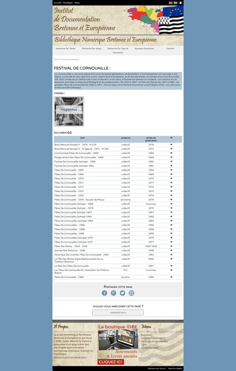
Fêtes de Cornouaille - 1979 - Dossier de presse (79, 199)
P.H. (126, 270)
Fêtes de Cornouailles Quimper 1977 (73, 242)
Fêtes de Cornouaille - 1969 (69, 174)
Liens (144, 344)
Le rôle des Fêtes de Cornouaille (71, 266)
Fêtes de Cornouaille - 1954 (69, 170)
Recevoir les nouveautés (154, 341)
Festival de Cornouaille (70, 59)
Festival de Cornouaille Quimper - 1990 (74, 161)
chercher (170, 49)
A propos (146, 334)
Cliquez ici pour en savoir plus (70, 357)
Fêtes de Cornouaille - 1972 (69, 187)
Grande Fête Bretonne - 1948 (69, 250)
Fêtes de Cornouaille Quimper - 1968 (73, 204)
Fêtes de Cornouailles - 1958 (69, 229)
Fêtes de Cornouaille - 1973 (69, 191)
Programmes (69, 109)
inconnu (125, 277)
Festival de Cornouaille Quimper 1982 (74, 166)
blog (77, 2)
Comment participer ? (153, 338)
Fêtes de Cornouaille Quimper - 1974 (73, 208)
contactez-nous (118, 312)
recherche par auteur (91, 49)
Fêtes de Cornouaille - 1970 (69, 178)
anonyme (126, 199)
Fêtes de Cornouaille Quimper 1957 (73, 212)
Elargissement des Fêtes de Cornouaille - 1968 (78, 157)
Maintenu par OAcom (157, 368)
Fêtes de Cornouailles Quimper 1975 (73, 238)
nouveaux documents (144, 49)
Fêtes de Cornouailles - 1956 (69, 225)
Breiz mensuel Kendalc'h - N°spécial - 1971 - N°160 (81, 149)
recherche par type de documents (118, 51)
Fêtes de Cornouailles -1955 (69, 233)
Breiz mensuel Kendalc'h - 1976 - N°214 (75, 144)
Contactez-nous (149, 347)
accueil (57, 2)
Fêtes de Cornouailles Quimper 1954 (73, 221)
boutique (68, 2)
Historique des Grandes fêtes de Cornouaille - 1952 (81, 254)
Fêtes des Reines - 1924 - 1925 (70, 246)
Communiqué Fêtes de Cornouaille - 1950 (76, 153)
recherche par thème (65, 49)
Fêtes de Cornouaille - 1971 (69, 182)
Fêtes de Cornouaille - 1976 (69, 195)
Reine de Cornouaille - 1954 (69, 277)
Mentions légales (175, 368)
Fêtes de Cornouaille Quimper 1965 (73, 216)
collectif (125, 144)
